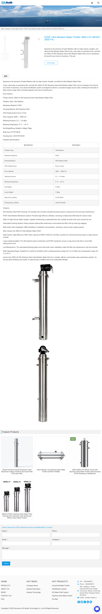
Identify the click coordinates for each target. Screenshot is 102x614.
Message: (5, 548)
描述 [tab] (5, 76)
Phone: (54, 531)
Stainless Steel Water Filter (14, 29)
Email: (4, 539)
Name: (4, 531)
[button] (92, 2)
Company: (56, 539)
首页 (2, 29)
